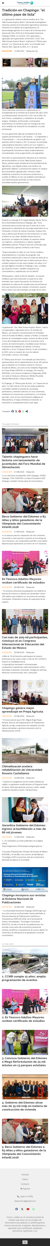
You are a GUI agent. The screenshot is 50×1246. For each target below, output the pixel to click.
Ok (25, 1242)
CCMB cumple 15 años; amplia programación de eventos (24, 978)
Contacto (25, 1184)
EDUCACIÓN (7, 51)
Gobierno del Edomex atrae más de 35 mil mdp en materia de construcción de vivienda (24, 1106)
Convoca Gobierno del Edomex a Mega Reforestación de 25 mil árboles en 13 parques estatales (24, 1061)
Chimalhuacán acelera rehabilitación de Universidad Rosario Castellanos (22, 770)
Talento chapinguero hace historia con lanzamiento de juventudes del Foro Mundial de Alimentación (23, 462)
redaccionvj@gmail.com (25, 1201)
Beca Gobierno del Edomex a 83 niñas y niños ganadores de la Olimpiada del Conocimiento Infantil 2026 (24, 522)
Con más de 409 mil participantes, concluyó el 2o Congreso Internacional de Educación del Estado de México (25, 642)
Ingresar (26, 1189)
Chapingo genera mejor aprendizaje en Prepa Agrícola (22, 709)
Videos (25, 1179)
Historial (25, 1174)
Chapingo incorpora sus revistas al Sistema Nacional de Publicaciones (24, 899)
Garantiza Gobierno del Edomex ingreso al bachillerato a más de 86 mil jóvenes (24, 829)
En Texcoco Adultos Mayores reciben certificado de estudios (23, 580)
